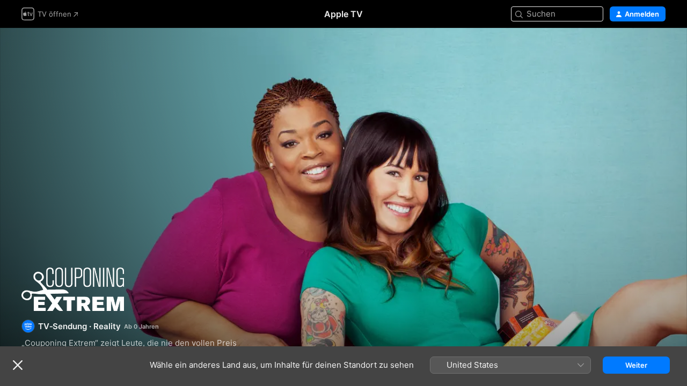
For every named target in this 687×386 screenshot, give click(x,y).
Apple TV (343, 14)
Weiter (636, 365)
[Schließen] (18, 365)
